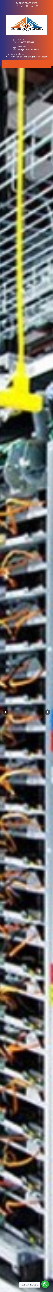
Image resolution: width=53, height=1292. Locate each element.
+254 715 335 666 (26, 42)
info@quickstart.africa (28, 49)
